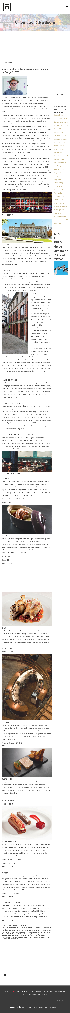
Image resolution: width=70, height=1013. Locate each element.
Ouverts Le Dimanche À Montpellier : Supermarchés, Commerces (59, 193)
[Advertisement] (27, 44)
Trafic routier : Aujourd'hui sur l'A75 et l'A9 (59, 179)
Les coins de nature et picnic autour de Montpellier (61, 125)
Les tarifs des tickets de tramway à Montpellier (61, 206)
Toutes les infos (35, 991)
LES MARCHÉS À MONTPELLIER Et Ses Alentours (60, 142)
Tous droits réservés (56, 1007)
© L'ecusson (42, 1007)
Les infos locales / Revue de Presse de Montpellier (60, 162)
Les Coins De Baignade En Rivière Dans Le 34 (61, 152)
